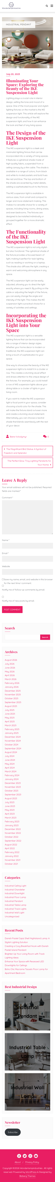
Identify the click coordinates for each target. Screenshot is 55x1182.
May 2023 (9, 810)
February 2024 (12, 775)
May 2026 (10, 671)
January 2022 (12, 856)
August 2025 (11, 706)
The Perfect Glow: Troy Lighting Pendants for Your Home (29, 462)
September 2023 (13, 794)
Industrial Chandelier (15, 889)
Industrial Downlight (14, 893)
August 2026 (11, 660)
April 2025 (10, 721)
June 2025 (10, 713)
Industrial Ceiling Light (15, 885)
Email (5, 553)
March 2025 (10, 725)
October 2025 (11, 698)
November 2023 (13, 787)
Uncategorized (12, 916)
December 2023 (13, 783)
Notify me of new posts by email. (18, 600)
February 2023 (12, 821)
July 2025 (9, 710)
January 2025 (12, 733)
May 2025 (10, 717)
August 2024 (11, 752)
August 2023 (11, 798)
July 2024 (9, 756)
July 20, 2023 (13, 74)
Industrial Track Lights (15, 908)
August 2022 (11, 844)
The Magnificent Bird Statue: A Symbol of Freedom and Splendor (25, 451)
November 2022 (13, 833)
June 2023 (10, 806)
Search (10, 628)
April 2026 (10, 675)
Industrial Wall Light (14, 912)
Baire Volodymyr (18, 436)
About (18, 1162)
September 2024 (13, 748)
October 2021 (11, 863)
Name (5, 540)
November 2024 (13, 740)
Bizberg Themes (27, 1176)
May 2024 (9, 763)
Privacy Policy (32, 1162)
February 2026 (12, 683)
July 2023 (9, 802)
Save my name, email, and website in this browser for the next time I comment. (28, 581)
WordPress (31, 1172)
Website (6, 566)
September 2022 (13, 840)
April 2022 (10, 848)
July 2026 (9, 663)
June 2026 (10, 667)
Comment (7, 497)
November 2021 (12, 860)
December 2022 (13, 829)
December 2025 (13, 690)
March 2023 (10, 817)
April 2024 (10, 767)
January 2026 (12, 687)
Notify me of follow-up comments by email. (23, 589)
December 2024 (13, 736)
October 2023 (11, 790)
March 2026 (10, 679)
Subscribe (12, 1132)
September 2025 (13, 702)
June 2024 (10, 760)
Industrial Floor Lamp (15, 897)
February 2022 (12, 852)
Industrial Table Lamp (15, 905)
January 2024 (11, 779)
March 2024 (10, 771)
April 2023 (10, 813)
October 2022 (11, 836)
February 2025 (12, 729)
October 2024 (11, 744)
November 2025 (13, 694)
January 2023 (11, 825)
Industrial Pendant (14, 901)
